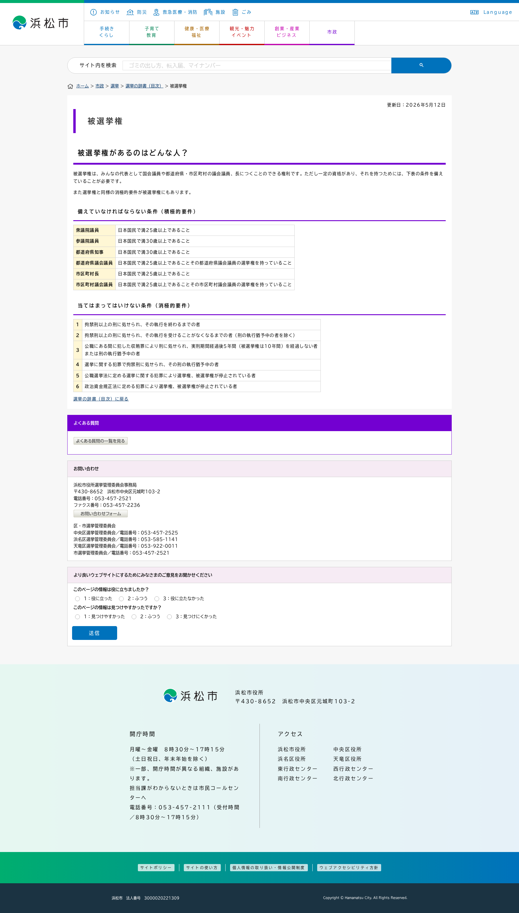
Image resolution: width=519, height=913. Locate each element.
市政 (332, 32)
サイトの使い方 (202, 867)
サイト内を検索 (98, 65)
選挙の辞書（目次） (144, 86)
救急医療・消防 (180, 12)
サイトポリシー (156, 867)
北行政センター (353, 778)
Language (498, 12)
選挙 (115, 86)
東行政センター (298, 768)
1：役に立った (98, 598)
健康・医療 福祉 (197, 31)
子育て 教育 (152, 31)
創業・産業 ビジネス (287, 31)
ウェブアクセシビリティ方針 (349, 867)
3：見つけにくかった (196, 616)
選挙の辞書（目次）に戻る (101, 399)
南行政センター (298, 778)
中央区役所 (347, 749)
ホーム (82, 86)
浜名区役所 (292, 758)
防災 (142, 12)
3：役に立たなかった (183, 598)
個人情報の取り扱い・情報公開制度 (268, 867)
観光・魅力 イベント (242, 31)
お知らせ (110, 12)
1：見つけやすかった (104, 616)
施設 (221, 12)
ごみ (247, 12)
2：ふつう (138, 598)
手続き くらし (107, 31)
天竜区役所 (347, 758)
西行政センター (353, 768)
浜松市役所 (292, 749)
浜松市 (42, 24)
